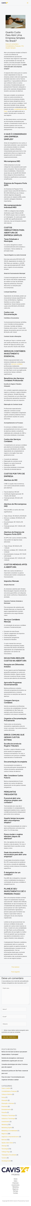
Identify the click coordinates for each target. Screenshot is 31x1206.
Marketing (5, 1124)
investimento (5, 1121)
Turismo (4, 1158)
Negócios (4, 1133)
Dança (3, 1097)
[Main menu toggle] (27, 3)
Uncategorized (6, 1161)
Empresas (5, 1106)
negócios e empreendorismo (10, 1136)
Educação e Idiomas (8, 1103)
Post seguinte (15, 972)
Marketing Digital (7, 1127)
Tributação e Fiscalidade (9, 1155)
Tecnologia (5, 1149)
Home (15, 1179)
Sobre (15, 1181)
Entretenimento (6, 1109)
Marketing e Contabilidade (9, 1130)
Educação (4, 1100)
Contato (15, 1193)
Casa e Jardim (6, 1088)
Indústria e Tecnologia (8, 1118)
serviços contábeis (16, 364)
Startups (4, 1146)
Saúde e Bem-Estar (7, 1142)
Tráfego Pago (6, 1152)
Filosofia (4, 1112)
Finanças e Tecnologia (8, 1115)
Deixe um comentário (12, 44)
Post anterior (15, 967)
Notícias (4, 1139)
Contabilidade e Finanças (13, 46)
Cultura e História (7, 1094)
